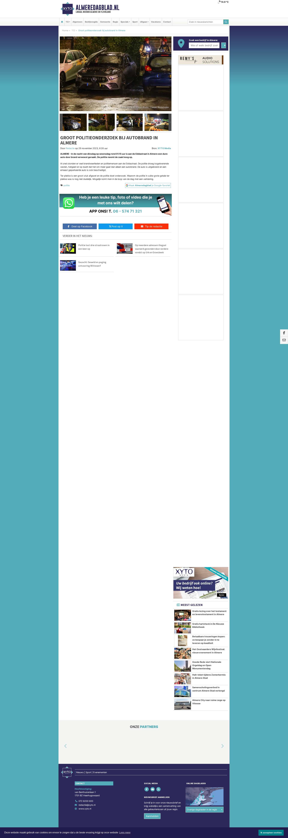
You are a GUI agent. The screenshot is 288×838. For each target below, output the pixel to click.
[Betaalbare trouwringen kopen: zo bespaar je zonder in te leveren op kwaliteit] (182, 417)
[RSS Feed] (159, 566)
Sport (135, 22)
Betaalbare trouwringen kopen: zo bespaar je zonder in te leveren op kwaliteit (208, 416)
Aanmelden (152, 592)
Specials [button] (124, 22)
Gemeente (105, 22)
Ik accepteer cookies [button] (271, 832)
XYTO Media (164, 148)
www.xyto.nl (85, 585)
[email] (284, 340)
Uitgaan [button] (143, 22)
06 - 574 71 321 (127, 211)
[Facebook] (147, 566)
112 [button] (67, 22)
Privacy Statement (216, 611)
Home (65, 30)
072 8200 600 (86, 577)
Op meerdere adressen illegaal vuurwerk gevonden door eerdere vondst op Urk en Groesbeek (151, 249)
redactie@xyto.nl (87, 581)
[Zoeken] (226, 22)
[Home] (62, 22)
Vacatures (156, 22)
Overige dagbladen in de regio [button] (202, 586)
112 (73, 30)
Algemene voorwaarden (183, 611)
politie (67, 185)
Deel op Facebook (82, 226)
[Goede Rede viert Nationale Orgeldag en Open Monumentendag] (182, 442)
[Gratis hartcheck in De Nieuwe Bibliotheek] (182, 404)
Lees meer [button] (124, 832)
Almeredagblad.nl (97, 7)
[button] (61, 122)
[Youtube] (153, 566)
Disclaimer (201, 611)
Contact (167, 22)
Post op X (117, 226)
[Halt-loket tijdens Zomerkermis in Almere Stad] (182, 455)
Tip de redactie (153, 226)
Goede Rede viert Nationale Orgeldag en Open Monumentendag (206, 441)
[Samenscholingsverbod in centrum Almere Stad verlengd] (182, 468)
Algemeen (77, 22)
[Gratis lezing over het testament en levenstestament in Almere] (182, 392)
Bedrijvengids (91, 22)
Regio (115, 22)
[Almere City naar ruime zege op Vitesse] (182, 481)
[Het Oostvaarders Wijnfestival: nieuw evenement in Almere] (182, 430)
